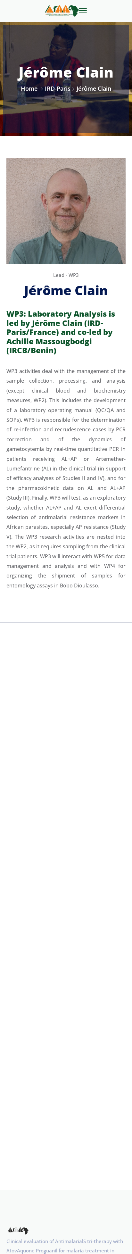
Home (29, 88)
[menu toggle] (83, 11)
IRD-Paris (57, 88)
